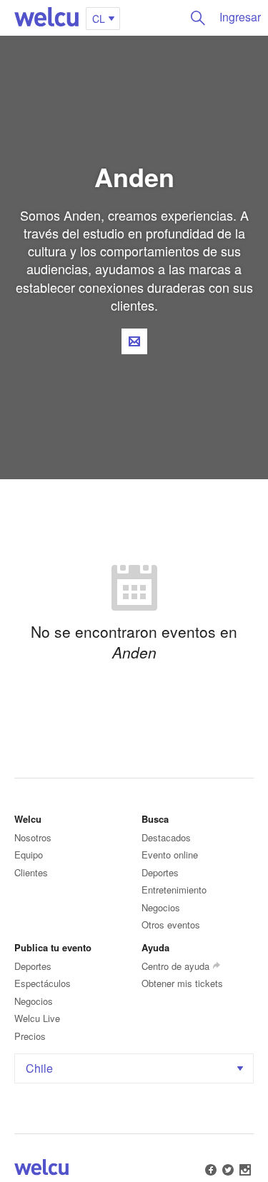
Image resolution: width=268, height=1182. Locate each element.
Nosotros (32, 837)
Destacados (166, 837)
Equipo (28, 854)
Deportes (160, 872)
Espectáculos (42, 983)
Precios (30, 1036)
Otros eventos (171, 924)
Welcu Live (37, 1018)
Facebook (210, 1169)
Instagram (245, 1169)
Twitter (228, 1169)
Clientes (31, 872)
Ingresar (240, 17)
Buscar (198, 18)
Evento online (170, 854)
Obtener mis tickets (182, 983)
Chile (39, 1068)
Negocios (161, 907)
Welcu (46, 18)
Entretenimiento (174, 889)
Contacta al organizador (134, 341)
